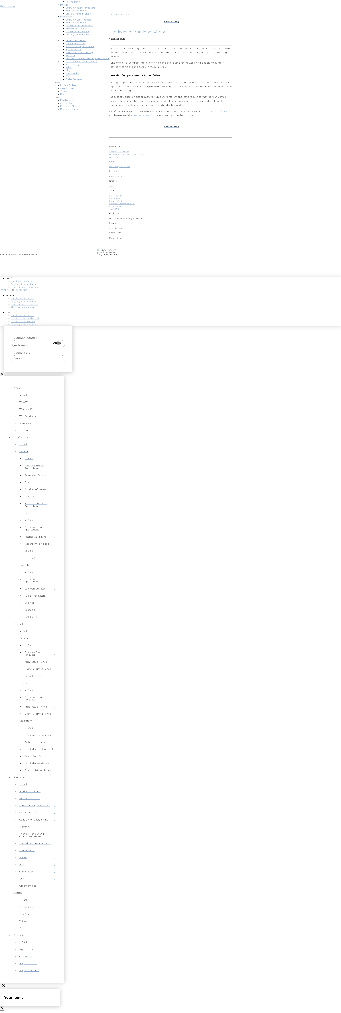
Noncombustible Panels (24, 287)
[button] (114, 6)
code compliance (217, 111)
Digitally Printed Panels (24, 284)
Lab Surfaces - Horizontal (25, 318)
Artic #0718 (114, 209)
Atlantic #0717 (115, 206)
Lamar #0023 (115, 196)
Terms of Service (20, 290)
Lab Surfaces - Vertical (23, 321)
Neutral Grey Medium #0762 (122, 203)
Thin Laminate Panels (23, 307)
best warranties (141, 115)
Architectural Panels (22, 281)
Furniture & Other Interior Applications (127, 154)
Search (16, 345)
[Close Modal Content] (2, 374)
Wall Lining (114, 157)
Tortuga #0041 (116, 201)
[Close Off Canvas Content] (3, 986)
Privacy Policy (6, 290)
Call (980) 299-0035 (109, 255)
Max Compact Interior (119, 166)
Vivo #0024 (114, 198)
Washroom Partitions (119, 152)
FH (110, 186)
